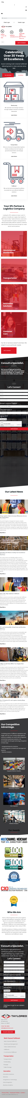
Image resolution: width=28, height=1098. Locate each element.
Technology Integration (14, 788)
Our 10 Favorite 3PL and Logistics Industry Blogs (12, 700)
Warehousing (14, 105)
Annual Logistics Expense (8, 403)
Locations (20, 75)
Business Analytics (14, 823)
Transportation (14, 144)
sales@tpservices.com (15, 36)
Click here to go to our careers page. (14, 1006)
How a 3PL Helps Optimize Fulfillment (9, 593)
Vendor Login (21, 22)
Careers (22, 1092)
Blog (3, 2)
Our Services (8, 75)
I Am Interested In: (6, 410)
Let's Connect (7, 350)
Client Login (7, 22)
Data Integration (14, 806)
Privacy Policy (5, 1092)
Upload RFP (4, 416)
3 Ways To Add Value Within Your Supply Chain (12, 663)
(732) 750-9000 (5, 1026)
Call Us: (3, 34)
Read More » (3, 532)
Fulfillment (14, 186)
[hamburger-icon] (2, 42)
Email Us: (12, 35)
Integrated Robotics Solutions (14, 771)
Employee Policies (15, 1092)
